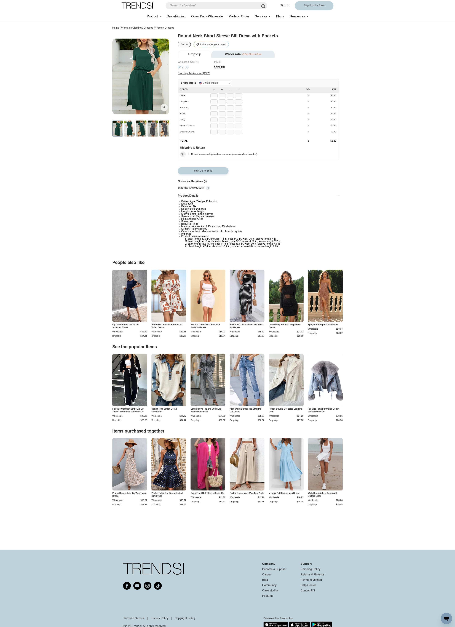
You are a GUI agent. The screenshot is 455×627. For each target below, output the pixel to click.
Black (182, 114)
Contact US (308, 590)
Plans (280, 16)
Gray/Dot (184, 102)
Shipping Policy (310, 569)
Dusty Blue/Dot (187, 132)
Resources (297, 16)
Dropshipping (176, 16)
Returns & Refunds (313, 574)
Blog (265, 580)
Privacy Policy (159, 618)
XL (238, 90)
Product (152, 16)
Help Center (308, 585)
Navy (182, 120)
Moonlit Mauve (187, 126)
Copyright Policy (185, 618)
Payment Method (311, 580)
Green (183, 96)
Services (261, 16)
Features (267, 596)
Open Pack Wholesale (207, 16)
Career (266, 574)
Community (269, 585)
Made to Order (239, 16)
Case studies (270, 590)
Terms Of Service (133, 618)
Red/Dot (184, 108)
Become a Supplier (274, 569)
